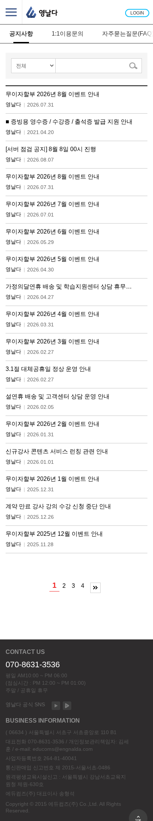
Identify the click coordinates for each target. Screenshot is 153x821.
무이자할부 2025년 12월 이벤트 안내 (54, 534)
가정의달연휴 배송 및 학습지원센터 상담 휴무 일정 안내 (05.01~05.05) (69, 286)
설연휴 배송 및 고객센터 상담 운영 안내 (58, 396)
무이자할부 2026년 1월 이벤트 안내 (53, 479)
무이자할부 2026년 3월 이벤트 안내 (53, 341)
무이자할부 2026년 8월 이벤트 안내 (53, 94)
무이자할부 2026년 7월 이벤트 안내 (53, 204)
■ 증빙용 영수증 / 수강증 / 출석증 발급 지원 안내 (69, 121)
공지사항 (21, 33)
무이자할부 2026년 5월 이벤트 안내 (53, 259)
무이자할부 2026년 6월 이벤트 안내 (53, 231)
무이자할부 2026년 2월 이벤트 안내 (53, 424)
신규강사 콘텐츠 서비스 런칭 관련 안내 (57, 451)
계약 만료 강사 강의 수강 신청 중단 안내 (58, 506)
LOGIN (137, 13)
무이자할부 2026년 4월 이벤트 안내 (53, 314)
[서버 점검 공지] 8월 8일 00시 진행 (51, 149)
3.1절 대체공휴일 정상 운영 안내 (48, 369)
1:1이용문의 (68, 33)
